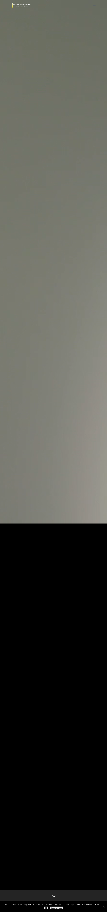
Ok (46, 908)
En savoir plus (56, 908)
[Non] (103, 906)
